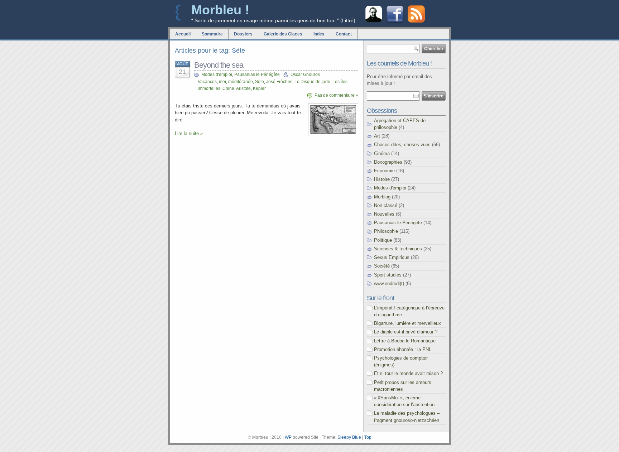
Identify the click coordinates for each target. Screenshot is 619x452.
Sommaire (212, 34)
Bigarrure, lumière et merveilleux (407, 323)
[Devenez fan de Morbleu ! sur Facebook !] (395, 22)
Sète (259, 81)
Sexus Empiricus (391, 257)
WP (288, 437)
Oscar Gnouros (305, 74)
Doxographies (388, 162)
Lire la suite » (189, 133)
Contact (344, 34)
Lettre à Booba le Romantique (405, 340)
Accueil (183, 34)
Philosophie (386, 231)
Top (367, 437)
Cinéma (382, 153)
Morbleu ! (220, 10)
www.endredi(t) (389, 283)
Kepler (259, 88)
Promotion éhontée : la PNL (402, 349)
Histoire (382, 179)
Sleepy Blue (349, 437)
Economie (384, 170)
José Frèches (279, 81)
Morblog (382, 196)
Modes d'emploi (216, 74)
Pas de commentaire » (336, 95)
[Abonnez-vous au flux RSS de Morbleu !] (416, 21)
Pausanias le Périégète (257, 74)
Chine (228, 88)
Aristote (243, 88)
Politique (383, 240)
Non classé (385, 205)
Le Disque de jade (312, 81)
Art (377, 136)
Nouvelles (384, 214)
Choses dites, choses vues (402, 144)
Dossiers (243, 34)
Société (382, 266)
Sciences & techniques (398, 248)
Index (319, 34)
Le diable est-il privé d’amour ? (405, 332)
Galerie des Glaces (283, 34)
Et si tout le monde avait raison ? (408, 373)
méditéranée (240, 81)
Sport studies (388, 275)
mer (222, 81)
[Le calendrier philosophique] (373, 21)
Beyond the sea (218, 65)
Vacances (207, 81)
